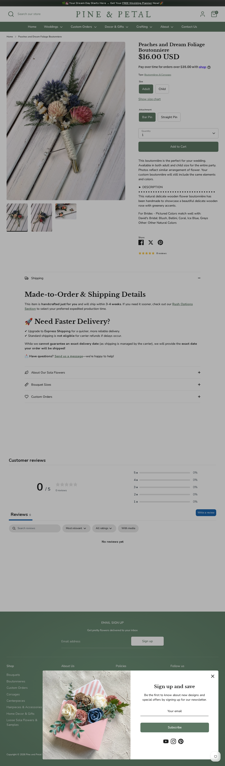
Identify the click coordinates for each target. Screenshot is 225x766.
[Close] (213, 676)
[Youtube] (166, 741)
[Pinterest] (180, 741)
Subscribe (174, 727)
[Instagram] (173, 741)
